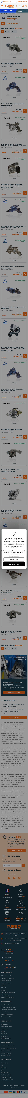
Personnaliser (14, 559)
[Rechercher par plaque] (13, 10)
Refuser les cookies (14, 556)
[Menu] (2, 6)
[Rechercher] (17, 6)
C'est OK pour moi (14, 564)
